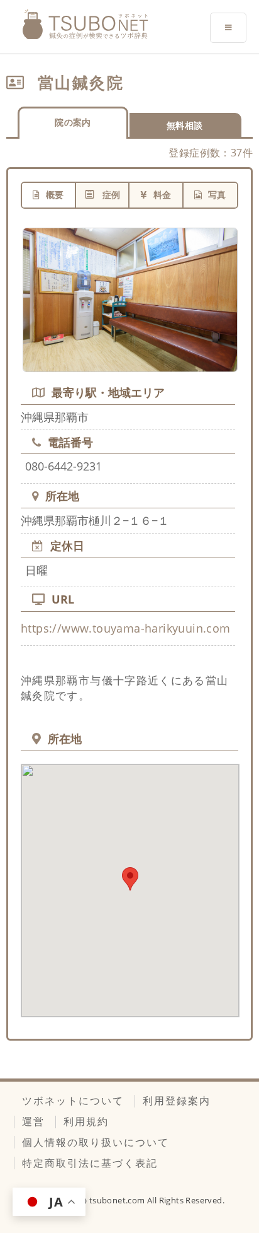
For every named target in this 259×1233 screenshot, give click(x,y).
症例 (111, 195)
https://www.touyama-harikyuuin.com (126, 628)
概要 (55, 195)
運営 (33, 1121)
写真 (217, 195)
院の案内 (73, 122)
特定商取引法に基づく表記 (90, 1163)
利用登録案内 (177, 1100)
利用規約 (86, 1121)
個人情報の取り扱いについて (95, 1142)
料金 (162, 195)
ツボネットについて (73, 1100)
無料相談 (185, 125)
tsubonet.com (118, 1200)
